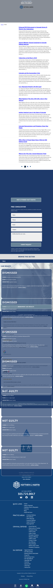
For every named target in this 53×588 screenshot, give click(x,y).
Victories (26, 509)
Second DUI (27, 564)
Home (25, 503)
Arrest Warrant (32, 526)
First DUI (26, 562)
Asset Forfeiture (31, 522)
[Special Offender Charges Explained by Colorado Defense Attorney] (9, 46)
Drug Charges (32, 544)
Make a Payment (28, 505)
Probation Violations (34, 547)
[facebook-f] (21, 497)
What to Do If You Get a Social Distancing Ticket (32, 153)
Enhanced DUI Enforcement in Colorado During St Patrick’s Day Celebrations (33, 28)
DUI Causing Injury (29, 557)
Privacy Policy (30, 576)
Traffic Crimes (32, 538)
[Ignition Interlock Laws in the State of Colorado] (9, 116)
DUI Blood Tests (28, 551)
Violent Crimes (32, 540)
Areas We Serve (28, 512)
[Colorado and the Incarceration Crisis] (9, 77)
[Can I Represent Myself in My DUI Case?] (9, 90)
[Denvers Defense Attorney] (26, 484)
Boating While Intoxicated (31, 553)
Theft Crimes (32, 531)
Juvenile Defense (31, 520)
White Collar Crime (34, 545)
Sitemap (23, 576)
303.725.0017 (26, 3)
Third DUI (27, 565)
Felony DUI (27, 567)
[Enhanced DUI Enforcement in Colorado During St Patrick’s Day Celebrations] (9, 31)
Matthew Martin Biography (31, 507)
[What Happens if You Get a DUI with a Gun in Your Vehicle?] (9, 102)
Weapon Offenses (33, 537)
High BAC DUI (28, 560)
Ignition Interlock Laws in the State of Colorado (32, 112)
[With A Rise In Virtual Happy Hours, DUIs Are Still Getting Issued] (9, 144)
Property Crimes (33, 530)
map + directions (26, 479)
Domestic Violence (33, 535)
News (4, 261)
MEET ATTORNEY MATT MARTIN (26, 200)
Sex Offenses (32, 542)
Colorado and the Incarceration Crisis (29, 73)
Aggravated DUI (28, 550)
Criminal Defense (31, 515)
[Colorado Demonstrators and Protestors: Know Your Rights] (9, 129)
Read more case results (26, 307)
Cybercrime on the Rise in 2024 (28, 58)
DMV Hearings (30, 518)
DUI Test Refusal (28, 558)
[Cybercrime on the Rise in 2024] (9, 62)
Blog (25, 510)
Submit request (26, 244)
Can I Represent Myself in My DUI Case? (30, 87)
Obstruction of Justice (34, 528)
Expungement (30, 524)
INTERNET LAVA (26, 579)
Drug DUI (26, 555)
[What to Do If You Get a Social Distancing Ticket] (9, 158)
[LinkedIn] (32, 497)
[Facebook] (26, 497)
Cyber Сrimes (32, 533)
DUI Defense (30, 517)
